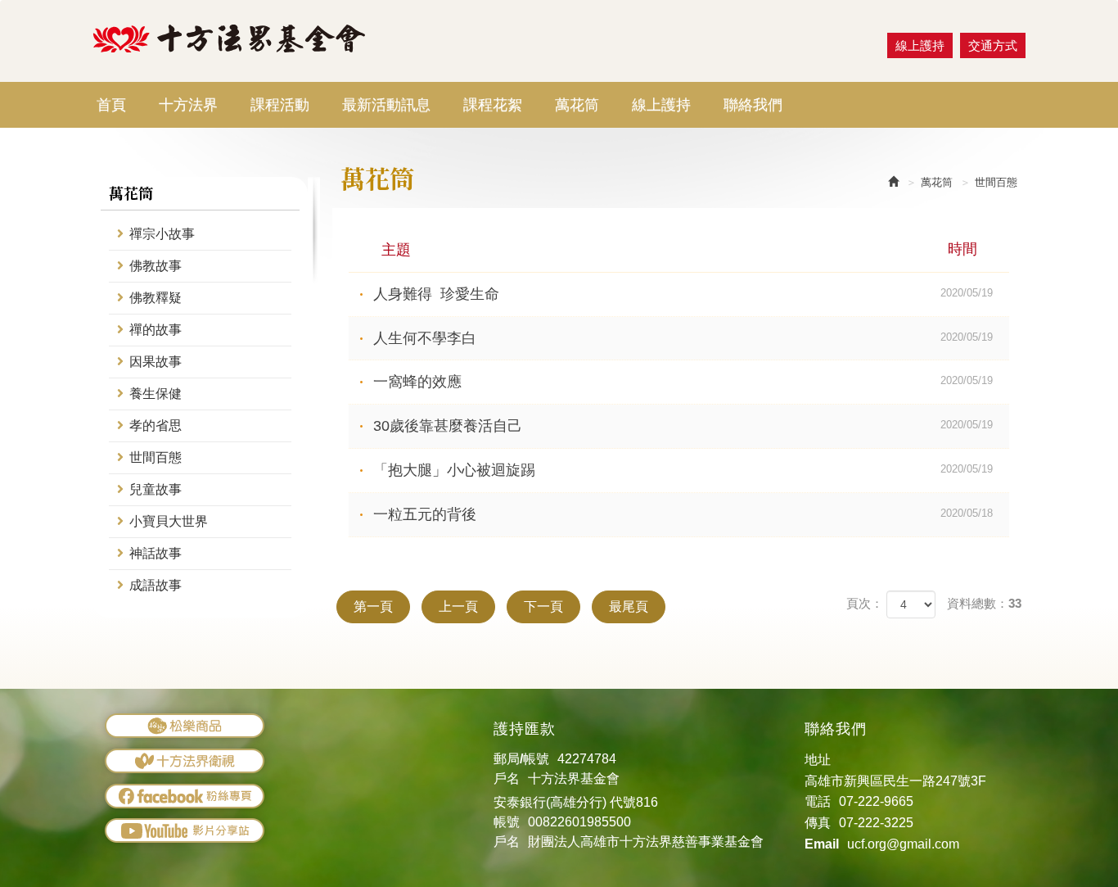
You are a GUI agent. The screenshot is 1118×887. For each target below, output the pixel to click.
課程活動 (279, 105)
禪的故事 (155, 330)
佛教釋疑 (155, 298)
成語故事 (155, 585)
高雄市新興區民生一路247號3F (895, 781)
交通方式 (992, 45)
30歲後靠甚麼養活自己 (683, 426)
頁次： (864, 603)
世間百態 (155, 457)
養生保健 (155, 394)
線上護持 (661, 105)
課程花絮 (492, 105)
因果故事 (155, 362)
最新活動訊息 (386, 105)
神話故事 (155, 553)
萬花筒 (577, 105)
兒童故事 (155, 489)
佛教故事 (155, 266)
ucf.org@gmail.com (903, 844)
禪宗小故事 (162, 234)
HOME (229, 39)
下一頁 (543, 606)
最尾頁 (628, 606)
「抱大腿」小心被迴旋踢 (683, 470)
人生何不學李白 (683, 338)
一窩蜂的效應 (683, 381)
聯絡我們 (753, 105)
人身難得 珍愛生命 (683, 294)
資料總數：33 (984, 603)
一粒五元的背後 (683, 514)
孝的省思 (155, 425)
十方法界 (188, 105)
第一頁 (373, 606)
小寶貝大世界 (168, 521)
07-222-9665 (876, 801)
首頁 (111, 105)
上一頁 (458, 606)
